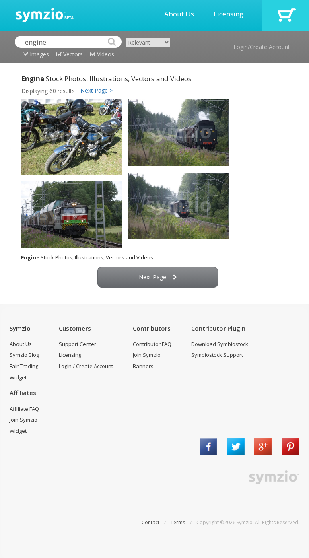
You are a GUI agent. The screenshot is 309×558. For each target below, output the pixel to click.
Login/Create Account (261, 47)
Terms (178, 522)
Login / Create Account (86, 366)
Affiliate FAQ (24, 408)
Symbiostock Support (217, 354)
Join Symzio (147, 354)
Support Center (77, 344)
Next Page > (96, 90)
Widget (18, 377)
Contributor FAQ (152, 344)
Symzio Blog (24, 354)
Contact (150, 522)
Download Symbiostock (219, 344)
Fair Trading (24, 366)
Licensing (228, 14)
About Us (179, 14)
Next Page (152, 277)
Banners (143, 366)
